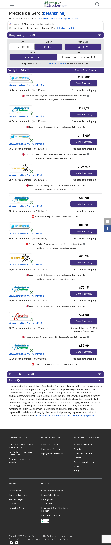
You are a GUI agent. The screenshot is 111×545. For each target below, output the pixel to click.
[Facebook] (11, 542)
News (12, 380)
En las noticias (15, 490)
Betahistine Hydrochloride (64, 18)
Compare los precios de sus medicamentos (21, 446)
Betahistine (44, 18)
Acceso (77, 466)
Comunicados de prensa (19, 495)
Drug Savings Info (20, 35)
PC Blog (12, 503)
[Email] (107, 221)
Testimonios (46, 503)
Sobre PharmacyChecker (52, 490)
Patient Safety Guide (50, 495)
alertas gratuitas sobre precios (51, 63)
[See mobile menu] (11, 4)
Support (77, 457)
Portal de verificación (50, 449)
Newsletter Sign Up (17, 508)
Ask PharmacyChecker (18, 499)
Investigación (47, 499)
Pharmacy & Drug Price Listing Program (54, 509)
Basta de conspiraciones (84, 462)
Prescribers (79, 449)
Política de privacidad (50, 515)
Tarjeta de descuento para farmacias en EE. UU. (20, 453)
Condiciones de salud (83, 453)
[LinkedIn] (16, 542)
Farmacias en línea (49, 444)
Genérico (23, 47)
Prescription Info (20, 374)
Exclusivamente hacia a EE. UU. (78, 57)
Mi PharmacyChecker (83, 444)
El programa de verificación (53, 453)
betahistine (53, 13)
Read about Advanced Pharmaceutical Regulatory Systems (65, 415)
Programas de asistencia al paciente (20, 460)
